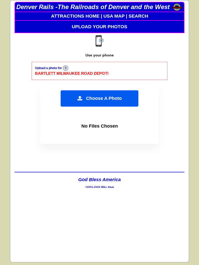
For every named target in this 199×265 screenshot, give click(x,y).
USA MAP (114, 16)
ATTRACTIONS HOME (75, 16)
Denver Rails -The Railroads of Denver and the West (93, 6)
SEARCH (138, 16)
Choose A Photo (102, 98)
